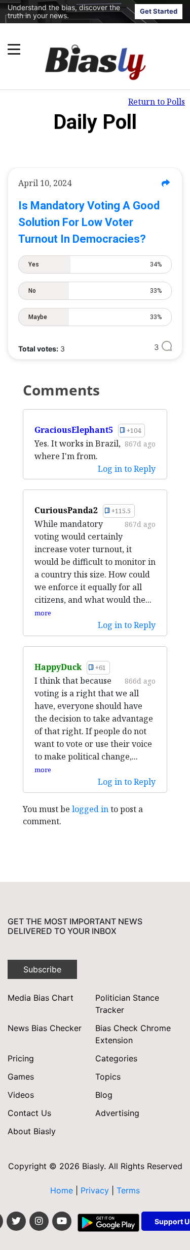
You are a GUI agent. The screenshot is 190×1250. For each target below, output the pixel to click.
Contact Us (29, 1113)
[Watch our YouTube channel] (61, 1221)
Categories (116, 1058)
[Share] (165, 183)
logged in (90, 809)
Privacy (96, 1190)
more (42, 612)
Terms (128, 1190)
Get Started (158, 11)
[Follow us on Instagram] (39, 1221)
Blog (103, 1095)
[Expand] (14, 49)
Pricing (21, 1058)
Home (61, 1190)
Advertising (117, 1113)
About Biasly (32, 1131)
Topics (108, 1077)
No (95, 290)
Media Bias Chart (40, 998)
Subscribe (42, 969)
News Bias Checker (45, 1028)
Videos (21, 1095)
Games (21, 1077)
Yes (95, 264)
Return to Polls (156, 101)
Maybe (95, 317)
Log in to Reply (127, 468)
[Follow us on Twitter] (16, 1221)
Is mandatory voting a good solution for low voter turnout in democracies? (89, 222)
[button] (75, 49)
